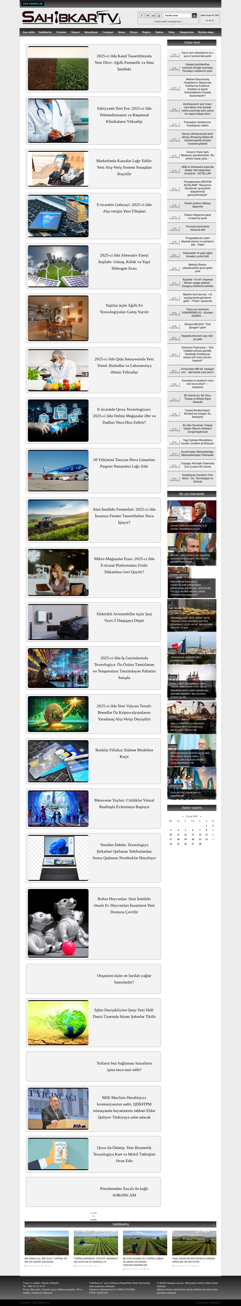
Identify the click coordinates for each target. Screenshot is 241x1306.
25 (178, 844)
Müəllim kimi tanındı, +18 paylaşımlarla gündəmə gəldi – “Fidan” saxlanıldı (197, 297)
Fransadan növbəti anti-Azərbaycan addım (197, 123)
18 (178, 839)
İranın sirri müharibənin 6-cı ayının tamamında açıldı (197, 54)
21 (200, 839)
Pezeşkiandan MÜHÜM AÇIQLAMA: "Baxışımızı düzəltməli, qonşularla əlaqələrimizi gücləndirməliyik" (197, 188)
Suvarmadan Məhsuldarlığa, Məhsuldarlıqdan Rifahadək (197, 453)
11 (178, 835)
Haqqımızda (186, 32)
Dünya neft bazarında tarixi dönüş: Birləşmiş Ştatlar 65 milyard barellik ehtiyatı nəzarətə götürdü (197, 138)
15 (206, 835)
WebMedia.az (215, 1302)
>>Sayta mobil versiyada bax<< (168, 21)
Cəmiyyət (107, 32)
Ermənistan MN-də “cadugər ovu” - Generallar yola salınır (197, 370)
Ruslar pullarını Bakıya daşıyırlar (197, 204)
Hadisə (159, 32)
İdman (121, 32)
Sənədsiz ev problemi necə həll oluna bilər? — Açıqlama (197, 384)
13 (193, 835)
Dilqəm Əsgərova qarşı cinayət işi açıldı (197, 216)
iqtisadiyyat (176, 611)
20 (193, 839)
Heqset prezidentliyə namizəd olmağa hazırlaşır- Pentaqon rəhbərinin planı (197, 67)
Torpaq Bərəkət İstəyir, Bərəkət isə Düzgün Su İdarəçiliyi (197, 413)
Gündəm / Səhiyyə (178, 575)
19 (185, 839)
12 (185, 835)
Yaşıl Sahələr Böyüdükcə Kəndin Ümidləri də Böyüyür (197, 441)
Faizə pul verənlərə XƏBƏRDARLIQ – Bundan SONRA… (197, 312)
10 (171, 835)
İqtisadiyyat (91, 32)
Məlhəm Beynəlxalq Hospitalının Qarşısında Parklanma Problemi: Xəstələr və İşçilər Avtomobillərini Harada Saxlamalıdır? (197, 87)
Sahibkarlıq (45, 32)
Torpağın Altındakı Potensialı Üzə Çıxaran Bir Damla (197, 464)
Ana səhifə (29, 32)
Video (171, 32)
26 (185, 844)
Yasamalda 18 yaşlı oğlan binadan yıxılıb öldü (198, 254)
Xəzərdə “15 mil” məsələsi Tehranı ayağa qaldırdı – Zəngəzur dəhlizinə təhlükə (197, 283)
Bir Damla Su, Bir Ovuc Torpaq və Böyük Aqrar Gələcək (197, 398)
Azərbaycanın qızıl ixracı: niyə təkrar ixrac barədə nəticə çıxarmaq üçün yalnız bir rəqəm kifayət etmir (197, 109)
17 (171, 839)
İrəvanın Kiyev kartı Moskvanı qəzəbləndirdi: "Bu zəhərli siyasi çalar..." (197, 155)
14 (200, 835)
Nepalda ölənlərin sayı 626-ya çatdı (197, 337)
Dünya (133, 32)
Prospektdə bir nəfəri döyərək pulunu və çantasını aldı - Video (197, 241)
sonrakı (93, 1219)
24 (171, 844)
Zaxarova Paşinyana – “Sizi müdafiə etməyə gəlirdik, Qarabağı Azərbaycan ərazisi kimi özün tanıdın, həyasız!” (197, 353)
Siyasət (75, 32)
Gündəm (61, 32)
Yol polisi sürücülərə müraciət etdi (197, 228)
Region (146, 32)
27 (193, 844)
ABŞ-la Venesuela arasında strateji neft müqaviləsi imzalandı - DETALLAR (197, 170)
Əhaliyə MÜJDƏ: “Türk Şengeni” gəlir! (197, 325)
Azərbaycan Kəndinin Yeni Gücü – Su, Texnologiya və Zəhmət (197, 478)
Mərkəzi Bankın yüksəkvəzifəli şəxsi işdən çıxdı (197, 268)
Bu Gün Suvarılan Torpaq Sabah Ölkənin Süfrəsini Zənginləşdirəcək (197, 428)
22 (206, 839)
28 (200, 844)
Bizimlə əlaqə (205, 32)
